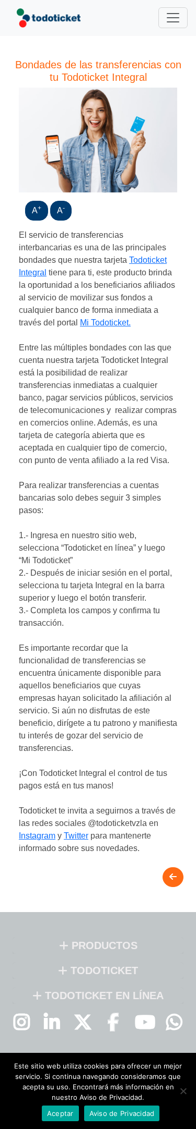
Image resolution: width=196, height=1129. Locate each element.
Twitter (76, 835)
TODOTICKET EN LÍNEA (103, 995)
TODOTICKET (102, 970)
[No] (183, 1091)
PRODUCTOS (102, 945)
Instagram (37, 835)
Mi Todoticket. (105, 322)
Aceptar (60, 1113)
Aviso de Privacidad (122, 1113)
